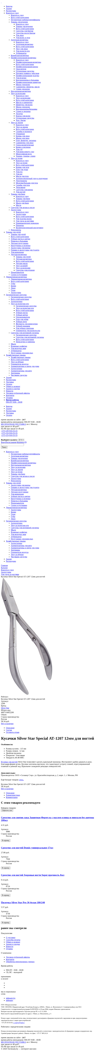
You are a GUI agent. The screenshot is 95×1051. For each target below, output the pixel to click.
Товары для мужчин (19, 22)
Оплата (9, 384)
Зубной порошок (23, 326)
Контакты (10, 395)
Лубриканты (21, 53)
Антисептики (16, 301)
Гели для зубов (22, 319)
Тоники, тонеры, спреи (25, 156)
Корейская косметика (20, 55)
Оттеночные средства (25, 71)
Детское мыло (22, 263)
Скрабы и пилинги (24, 131)
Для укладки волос (24, 219)
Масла (18, 205)
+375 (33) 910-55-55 (9, 433)
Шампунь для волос (24, 105)
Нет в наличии (7, 724)
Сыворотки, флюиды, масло (28, 87)
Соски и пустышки (19, 275)
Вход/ (3, 442)
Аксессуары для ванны (20, 248)
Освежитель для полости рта (28, 330)
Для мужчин (21, 78)
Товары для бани (18, 194)
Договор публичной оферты (18, 393)
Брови (13, 286)
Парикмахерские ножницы (27, 223)
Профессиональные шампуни (28, 82)
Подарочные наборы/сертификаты (25, 20)
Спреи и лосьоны (23, 111)
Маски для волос (23, 84)
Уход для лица (22, 49)
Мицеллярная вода (24, 154)
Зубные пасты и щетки (20, 239)
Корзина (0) (22, 442)
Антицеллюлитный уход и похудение (32, 178)
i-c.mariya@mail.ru (18, 1023)
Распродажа (11, 11)
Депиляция (20, 187)
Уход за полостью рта (20, 304)
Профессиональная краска (27, 67)
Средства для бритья (24, 31)
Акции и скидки (13, 389)
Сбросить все (7, 810)
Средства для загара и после (23, 207)
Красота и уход (12, 13)
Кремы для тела (22, 167)
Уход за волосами (18, 93)
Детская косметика (19, 254)
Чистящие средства (19, 375)
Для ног (19, 174)
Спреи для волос (23, 89)
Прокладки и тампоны (25, 342)
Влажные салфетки (19, 346)
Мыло (13, 344)
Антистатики (16, 368)
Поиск (4, 447)
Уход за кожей (22, 266)
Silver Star (5, 708)
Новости (9, 391)
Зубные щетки (22, 315)
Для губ (19, 149)
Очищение (20, 134)
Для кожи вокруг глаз (25, 152)
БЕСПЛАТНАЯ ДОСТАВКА (13, 424)
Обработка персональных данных (20, 962)
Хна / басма (21, 120)
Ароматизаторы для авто (21, 371)
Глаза (13, 290)
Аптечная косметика (19, 40)
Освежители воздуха (19, 364)
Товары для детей (13, 232)
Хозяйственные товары (16, 355)
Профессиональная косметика (23, 58)
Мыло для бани (22, 203)
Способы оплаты (13, 940)
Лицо (13, 288)
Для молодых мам (18, 348)
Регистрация (11, 442)
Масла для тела (22, 176)
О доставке (10, 937)
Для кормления (17, 252)
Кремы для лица (23, 136)
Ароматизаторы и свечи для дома (25, 366)
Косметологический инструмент (29, 228)
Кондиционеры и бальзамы (27, 80)
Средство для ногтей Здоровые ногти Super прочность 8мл (32, 875)
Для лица (20, 35)
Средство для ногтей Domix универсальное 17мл (27, 847)
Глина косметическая (25, 145)
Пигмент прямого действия (27, 73)
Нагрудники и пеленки (20, 245)
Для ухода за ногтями (25, 221)
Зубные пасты (22, 313)
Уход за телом (16, 158)
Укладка (19, 114)
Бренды (9, 6)
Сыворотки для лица (24, 143)
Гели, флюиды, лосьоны (26, 140)
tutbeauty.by (10, 998)
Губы (13, 284)
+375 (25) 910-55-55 (9, 435)
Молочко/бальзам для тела (27, 183)
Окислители (21, 69)
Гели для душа (22, 169)
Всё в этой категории (20, 17)
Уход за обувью (17, 362)
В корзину (5, 840)
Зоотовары (15, 373)
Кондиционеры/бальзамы (26, 109)
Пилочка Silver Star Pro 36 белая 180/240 (23, 902)
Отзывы (9, 398)
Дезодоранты (21, 181)
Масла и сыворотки (24, 102)
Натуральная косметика (21, 91)
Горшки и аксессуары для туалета (25, 250)
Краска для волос (23, 116)
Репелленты (16, 230)
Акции (9, 8)
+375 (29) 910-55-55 (9, 431)
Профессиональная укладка (27, 76)
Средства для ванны (24, 190)
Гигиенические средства (16, 295)
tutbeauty (9, 1000)
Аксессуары (16, 210)
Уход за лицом (17, 122)
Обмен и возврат (13, 386)
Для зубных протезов (25, 328)
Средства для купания (25, 270)
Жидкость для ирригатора (27, 324)
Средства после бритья (25, 33)
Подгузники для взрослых (22, 353)
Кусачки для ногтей (9, 762)
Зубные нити (21, 322)
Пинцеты (20, 225)
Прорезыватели (17, 272)
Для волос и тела (23, 38)
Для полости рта (23, 51)
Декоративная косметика (16, 277)
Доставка (10, 382)
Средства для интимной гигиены (25, 333)
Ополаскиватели (23, 317)
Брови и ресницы (23, 147)
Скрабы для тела (23, 185)
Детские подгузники (19, 243)
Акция (9, 377)
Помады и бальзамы (19, 241)
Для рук (19, 172)
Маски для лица (22, 138)
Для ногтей (20, 192)
